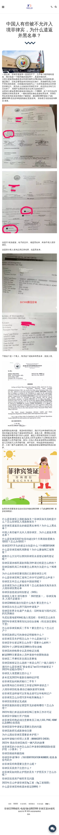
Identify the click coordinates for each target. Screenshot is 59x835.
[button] (3, 7)
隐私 (28, 814)
